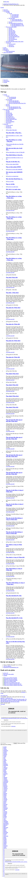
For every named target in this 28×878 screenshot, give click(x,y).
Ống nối (10, 22)
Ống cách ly (11, 40)
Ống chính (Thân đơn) (12, 373)
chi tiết (12, 210)
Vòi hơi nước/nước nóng (14, 36)
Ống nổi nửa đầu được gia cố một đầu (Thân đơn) (14, 420)
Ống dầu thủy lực (12, 34)
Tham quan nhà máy (10, 51)
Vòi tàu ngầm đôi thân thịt (17, 20)
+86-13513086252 (7, 666)
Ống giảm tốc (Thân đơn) (13, 307)
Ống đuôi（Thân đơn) (12, 292)
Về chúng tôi (6, 50)
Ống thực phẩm (12, 31)
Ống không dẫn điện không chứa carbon (14, 41)
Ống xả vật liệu (10, 184)
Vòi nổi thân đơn (15, 14)
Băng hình (5, 48)
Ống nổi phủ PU (15, 17)
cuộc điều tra (8, 210)
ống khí (10, 28)
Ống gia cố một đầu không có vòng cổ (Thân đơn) (14, 518)
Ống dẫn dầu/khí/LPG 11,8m (17, 25)
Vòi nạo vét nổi (12, 44)
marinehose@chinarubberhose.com (10, 4)
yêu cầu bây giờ (4, 695)
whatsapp (23, 692)
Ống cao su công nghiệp (11, 26)
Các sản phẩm (6, 11)
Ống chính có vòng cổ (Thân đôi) (15, 557)
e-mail (2, 693)
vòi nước (11, 29)
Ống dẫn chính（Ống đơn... (14, 132)
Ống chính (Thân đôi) (12, 385)
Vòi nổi (10, 13)
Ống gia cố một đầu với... (13, 161)
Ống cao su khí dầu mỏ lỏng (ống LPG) (17, 103)
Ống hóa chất (11, 30)
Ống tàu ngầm (12, 18)
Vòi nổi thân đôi (14, 15)
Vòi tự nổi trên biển (11, 699)
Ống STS (8, 105)
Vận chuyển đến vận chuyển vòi (16, 23)
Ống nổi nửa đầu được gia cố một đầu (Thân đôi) (14, 438)
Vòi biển (8, 12)
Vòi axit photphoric (13, 39)
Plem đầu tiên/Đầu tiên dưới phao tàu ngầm (10, 701)
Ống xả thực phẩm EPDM (13, 167)
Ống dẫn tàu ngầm (20, 699)
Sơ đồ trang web (9, 698)
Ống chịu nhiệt (4, 699)
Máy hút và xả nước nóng (13, 189)
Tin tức (4, 47)
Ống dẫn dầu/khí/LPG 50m (17, 24)
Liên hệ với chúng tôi (7, 52)
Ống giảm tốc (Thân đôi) (13, 324)
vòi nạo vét (8, 42)
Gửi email (3, 704)
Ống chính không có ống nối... (14, 155)
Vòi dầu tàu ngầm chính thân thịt (19, 700)
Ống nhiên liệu (12, 33)
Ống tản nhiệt (12, 37)
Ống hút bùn (11, 46)
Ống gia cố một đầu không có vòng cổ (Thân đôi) (14, 532)
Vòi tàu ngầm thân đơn (16, 19)
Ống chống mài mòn (13, 35)
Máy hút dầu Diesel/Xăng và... (14, 179)
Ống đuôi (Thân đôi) (12, 277)
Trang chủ (5, 9)
